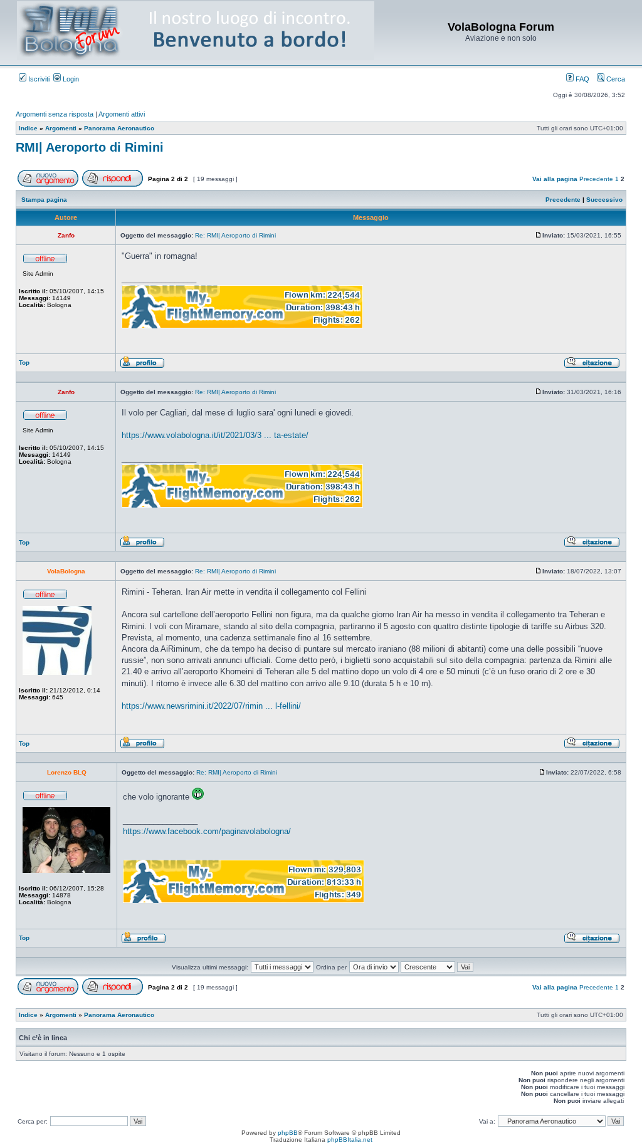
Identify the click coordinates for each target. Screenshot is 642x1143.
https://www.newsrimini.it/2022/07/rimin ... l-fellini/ (211, 706)
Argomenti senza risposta (54, 114)
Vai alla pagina (554, 178)
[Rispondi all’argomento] (112, 184)
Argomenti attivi (121, 114)
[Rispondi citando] (592, 366)
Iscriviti (38, 79)
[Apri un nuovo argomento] (48, 184)
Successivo (604, 199)
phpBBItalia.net (349, 1139)
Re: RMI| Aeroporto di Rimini (235, 235)
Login (70, 79)
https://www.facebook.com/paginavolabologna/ (207, 831)
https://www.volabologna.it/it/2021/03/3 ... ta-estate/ (215, 435)
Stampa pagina (44, 199)
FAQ (581, 79)
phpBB (288, 1132)
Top (24, 362)
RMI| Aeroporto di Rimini (90, 147)
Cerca (614, 79)
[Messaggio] (538, 235)
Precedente (596, 178)
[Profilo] (142, 366)
